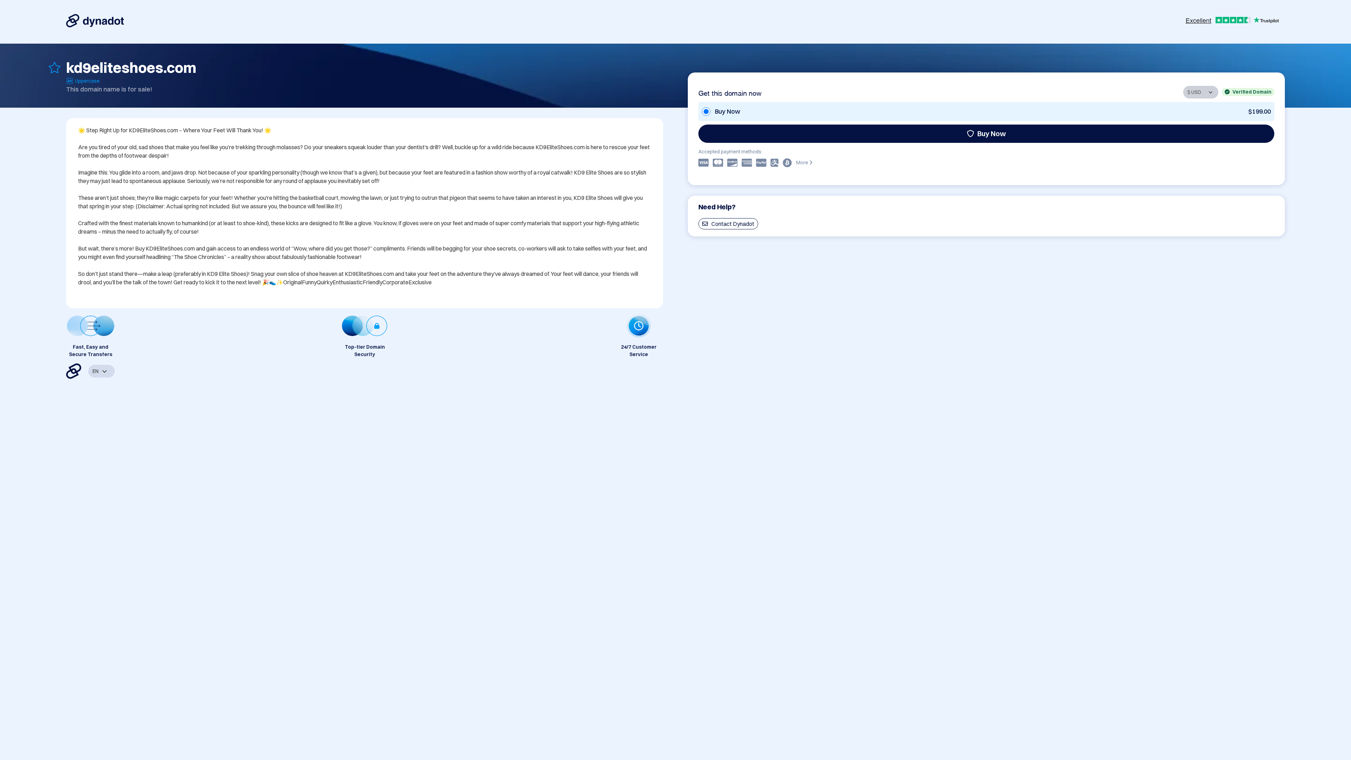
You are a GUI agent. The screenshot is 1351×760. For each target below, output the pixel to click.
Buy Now (991, 133)
